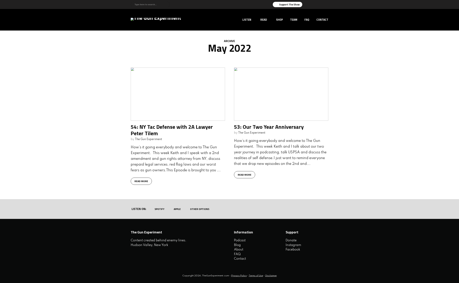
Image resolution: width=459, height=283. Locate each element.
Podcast (240, 240)
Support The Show (289, 4)
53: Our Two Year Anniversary (269, 127)
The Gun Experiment (148, 139)
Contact (322, 20)
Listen (246, 20)
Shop (279, 20)
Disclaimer (271, 276)
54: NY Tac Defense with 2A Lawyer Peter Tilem (172, 130)
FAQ (306, 20)
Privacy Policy (239, 276)
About (238, 249)
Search (167, 4)
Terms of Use (256, 276)
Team (293, 20)
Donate (291, 240)
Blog (237, 245)
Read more (141, 181)
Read (263, 20)
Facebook (293, 249)
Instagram (293, 245)
